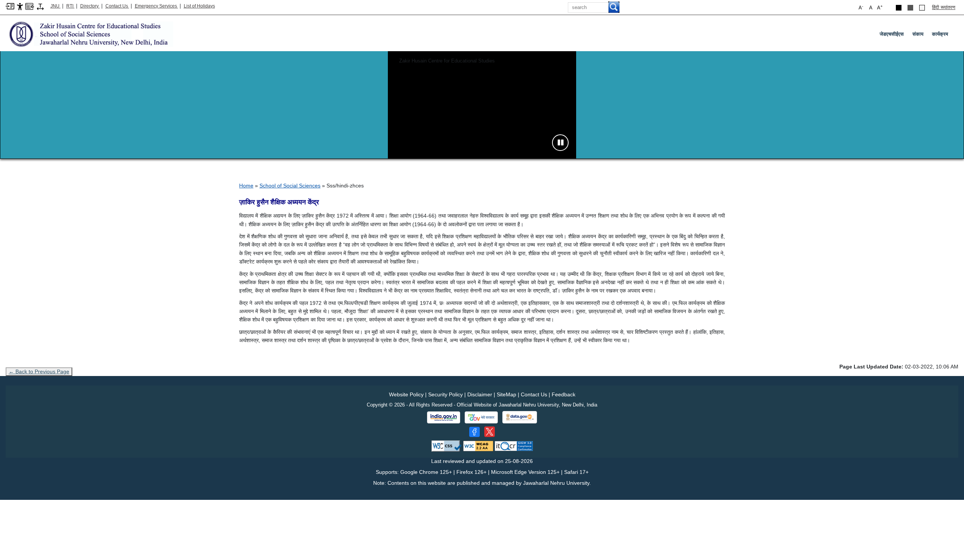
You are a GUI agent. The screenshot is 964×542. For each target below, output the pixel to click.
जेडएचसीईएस (892, 34)
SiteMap (506, 394)
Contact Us (117, 6)
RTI (70, 6)
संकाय (917, 34)
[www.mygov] (481, 417)
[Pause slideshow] (560, 142)
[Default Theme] (922, 8)
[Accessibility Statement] (20, 6)
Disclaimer (479, 394)
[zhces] (89, 34)
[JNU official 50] (489, 431)
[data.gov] (519, 417)
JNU (55, 6)
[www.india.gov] (443, 417)
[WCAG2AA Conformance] (478, 446)
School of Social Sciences (289, 186)
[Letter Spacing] (40, 6)
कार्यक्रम (940, 34)
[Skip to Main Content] (10, 6)
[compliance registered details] (514, 446)
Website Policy (406, 394)
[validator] (447, 446)
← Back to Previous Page (39, 371)
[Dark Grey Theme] (910, 8)
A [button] (880, 7)
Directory (90, 6)
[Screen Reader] (29, 6)
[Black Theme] (898, 8)
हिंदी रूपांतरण (943, 7)
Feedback (563, 394)
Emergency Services (156, 6)
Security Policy (445, 394)
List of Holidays (199, 6)
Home (246, 186)
